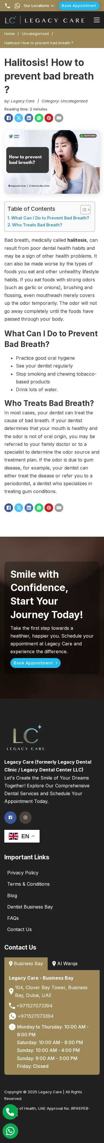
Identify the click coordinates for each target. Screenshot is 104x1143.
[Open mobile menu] (97, 20)
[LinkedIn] (29, 118)
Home (9, 33)
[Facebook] (8, 118)
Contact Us (19, 929)
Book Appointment (79, 5)
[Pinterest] (48, 118)
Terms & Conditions (28, 884)
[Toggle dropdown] (52, 5)
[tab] (26, 963)
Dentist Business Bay (30, 907)
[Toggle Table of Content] (82, 210)
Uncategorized (35, 33)
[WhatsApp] (39, 118)
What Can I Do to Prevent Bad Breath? (50, 217)
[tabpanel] (52, 1022)
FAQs (13, 918)
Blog (12, 895)
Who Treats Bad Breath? (37, 224)
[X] (18, 118)
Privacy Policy (22, 873)
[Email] (59, 118)
